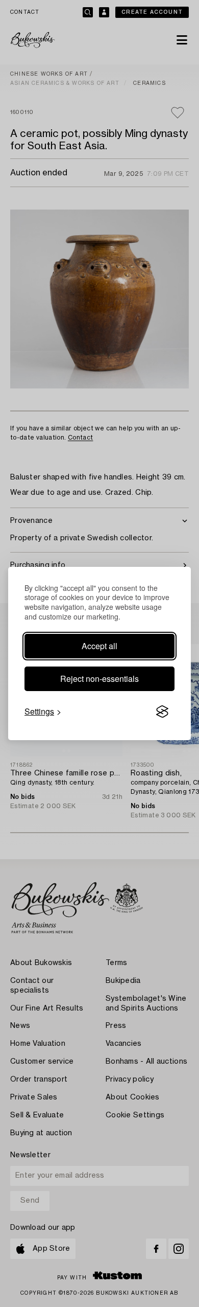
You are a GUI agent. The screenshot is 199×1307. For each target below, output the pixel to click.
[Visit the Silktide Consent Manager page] (162, 711)
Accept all (99, 646)
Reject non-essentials (99, 678)
